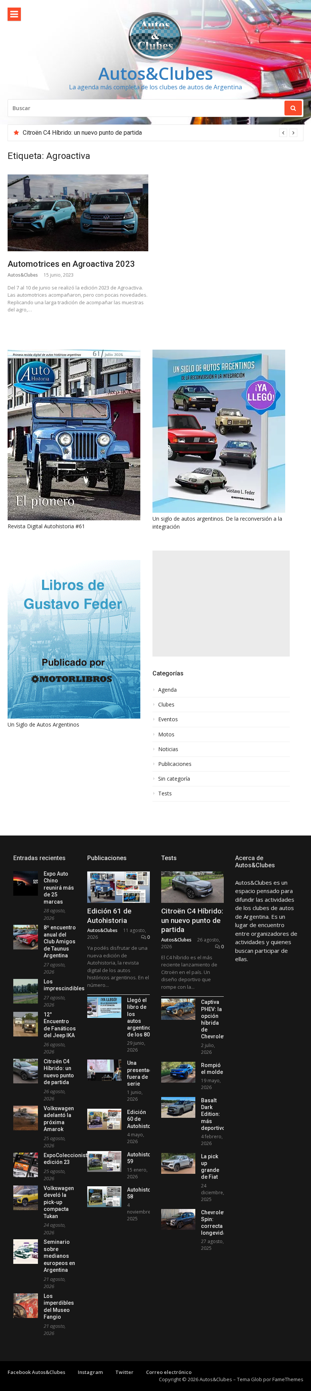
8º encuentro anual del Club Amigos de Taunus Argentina (60, 941)
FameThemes (287, 1379)
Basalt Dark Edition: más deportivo (213, 1114)
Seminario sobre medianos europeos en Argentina (59, 1256)
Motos (166, 734)
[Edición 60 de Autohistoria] (104, 1119)
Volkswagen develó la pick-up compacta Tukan (59, 1202)
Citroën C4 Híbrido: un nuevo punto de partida (82, 132)
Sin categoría (174, 778)
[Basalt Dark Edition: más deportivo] (178, 1107)
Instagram (90, 1372)
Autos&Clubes (155, 73)
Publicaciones (175, 764)
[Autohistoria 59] (104, 1161)
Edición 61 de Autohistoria (109, 916)
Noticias (168, 749)
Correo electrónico (169, 1372)
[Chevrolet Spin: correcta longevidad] (178, 1219)
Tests (165, 793)
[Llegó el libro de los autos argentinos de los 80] (104, 1007)
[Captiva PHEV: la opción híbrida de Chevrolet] (178, 1009)
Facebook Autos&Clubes (36, 1372)
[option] (160, 133)
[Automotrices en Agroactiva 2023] (78, 212)
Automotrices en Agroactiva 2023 (71, 264)
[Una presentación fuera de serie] (104, 1070)
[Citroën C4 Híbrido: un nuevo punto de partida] (192, 887)
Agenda (167, 689)
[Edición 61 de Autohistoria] (118, 887)
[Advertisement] (221, 604)
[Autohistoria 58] (104, 1196)
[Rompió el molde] (178, 1072)
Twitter (124, 1372)
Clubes (166, 704)
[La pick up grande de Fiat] (178, 1163)
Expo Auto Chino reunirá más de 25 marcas (59, 888)
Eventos (168, 719)
